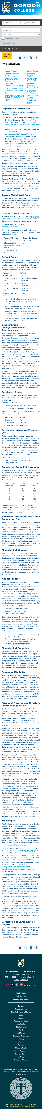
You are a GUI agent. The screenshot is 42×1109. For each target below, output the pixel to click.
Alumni (21, 1042)
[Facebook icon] (17, 985)
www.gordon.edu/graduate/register (19, 134)
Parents (21, 1045)
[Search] (39, 34)
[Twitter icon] (30, 985)
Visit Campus (21, 996)
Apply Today (21, 993)
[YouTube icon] (22, 985)
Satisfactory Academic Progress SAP (32, 85)
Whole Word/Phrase (12, 38)
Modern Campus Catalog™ (26, 1106)
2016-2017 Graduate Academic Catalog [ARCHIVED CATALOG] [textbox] (20, 23)
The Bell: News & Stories (21, 1012)
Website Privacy (21, 1060)
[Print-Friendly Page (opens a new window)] (31, 57)
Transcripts (31, 90)
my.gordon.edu (11, 338)
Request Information (21, 999)
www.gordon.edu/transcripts (13, 867)
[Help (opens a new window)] (36, 57)
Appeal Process (11, 71)
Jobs (21, 1015)
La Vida (21, 1057)
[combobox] (21, 23)
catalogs (12, 1104)
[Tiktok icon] (13, 985)
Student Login (21, 1048)
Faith (21, 1030)
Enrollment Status (12, 78)
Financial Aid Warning (14, 86)
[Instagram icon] (8, 985)
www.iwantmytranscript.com (13, 869)
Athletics (21, 1033)
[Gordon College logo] (21, 967)
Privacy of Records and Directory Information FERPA (14, 98)
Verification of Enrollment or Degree (32, 95)
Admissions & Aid (21, 1021)
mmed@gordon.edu (10, 227)
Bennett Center (21, 1054)
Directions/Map (21, 1009)
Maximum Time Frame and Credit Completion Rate (14, 90)
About (21, 1018)
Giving (21, 1039)
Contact (21, 1006)
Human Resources (21, 1051)
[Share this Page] (25, 57)
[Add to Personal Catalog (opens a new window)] (20, 57)
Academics (21, 1024)
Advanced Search (9, 43)
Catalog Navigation (12, 49)
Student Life (21, 1027)
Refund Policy (32, 71)
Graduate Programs (21, 1036)
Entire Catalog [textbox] (7, 30)
